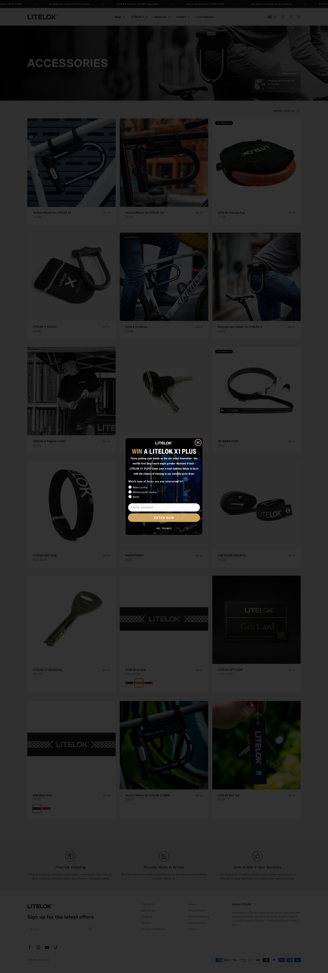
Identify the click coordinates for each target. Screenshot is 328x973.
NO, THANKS (164, 528)
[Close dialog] (198, 442)
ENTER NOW (164, 518)
